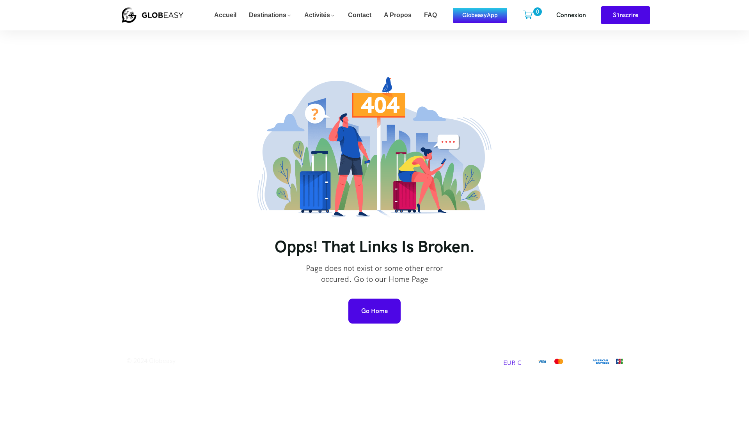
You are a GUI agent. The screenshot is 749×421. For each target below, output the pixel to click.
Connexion (571, 15)
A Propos (398, 15)
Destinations (267, 15)
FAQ (430, 15)
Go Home (374, 311)
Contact (359, 15)
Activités (317, 15)
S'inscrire (625, 15)
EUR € (512, 363)
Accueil (225, 15)
